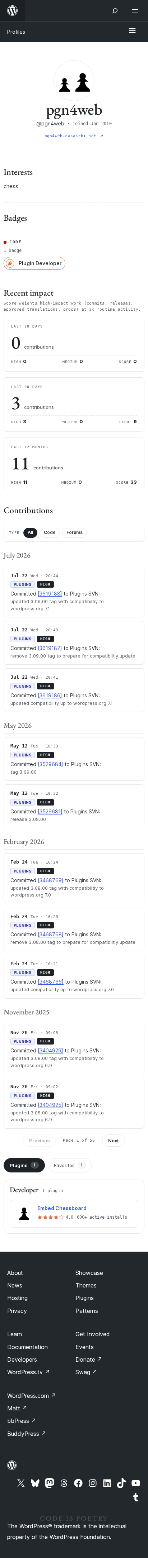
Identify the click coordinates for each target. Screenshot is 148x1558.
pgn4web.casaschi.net (72, 136)
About (15, 1272)
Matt (17, 1408)
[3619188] (50, 594)
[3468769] (51, 880)
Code (50, 532)
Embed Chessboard (62, 1208)
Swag (86, 1372)
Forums (74, 532)
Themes (86, 1285)
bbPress (21, 1420)
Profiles (16, 32)
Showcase (89, 1272)
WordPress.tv (28, 1372)
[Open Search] (115, 10)
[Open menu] (136, 10)
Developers (22, 1359)
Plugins (23, 1165)
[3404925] (50, 1105)
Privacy (17, 1310)
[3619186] (50, 695)
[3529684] (50, 764)
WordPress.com (31, 1395)
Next (113, 1140)
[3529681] (50, 811)
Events (84, 1347)
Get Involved (92, 1334)
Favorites (68, 1165)
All (30, 532)
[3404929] (50, 1050)
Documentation (27, 1347)
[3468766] (51, 982)
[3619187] (50, 648)
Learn (14, 1334)
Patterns (86, 1310)
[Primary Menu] (132, 31)
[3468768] (51, 934)
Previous (39, 1140)
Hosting (17, 1297)
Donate (88, 1359)
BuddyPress (26, 1433)
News (14, 1285)
